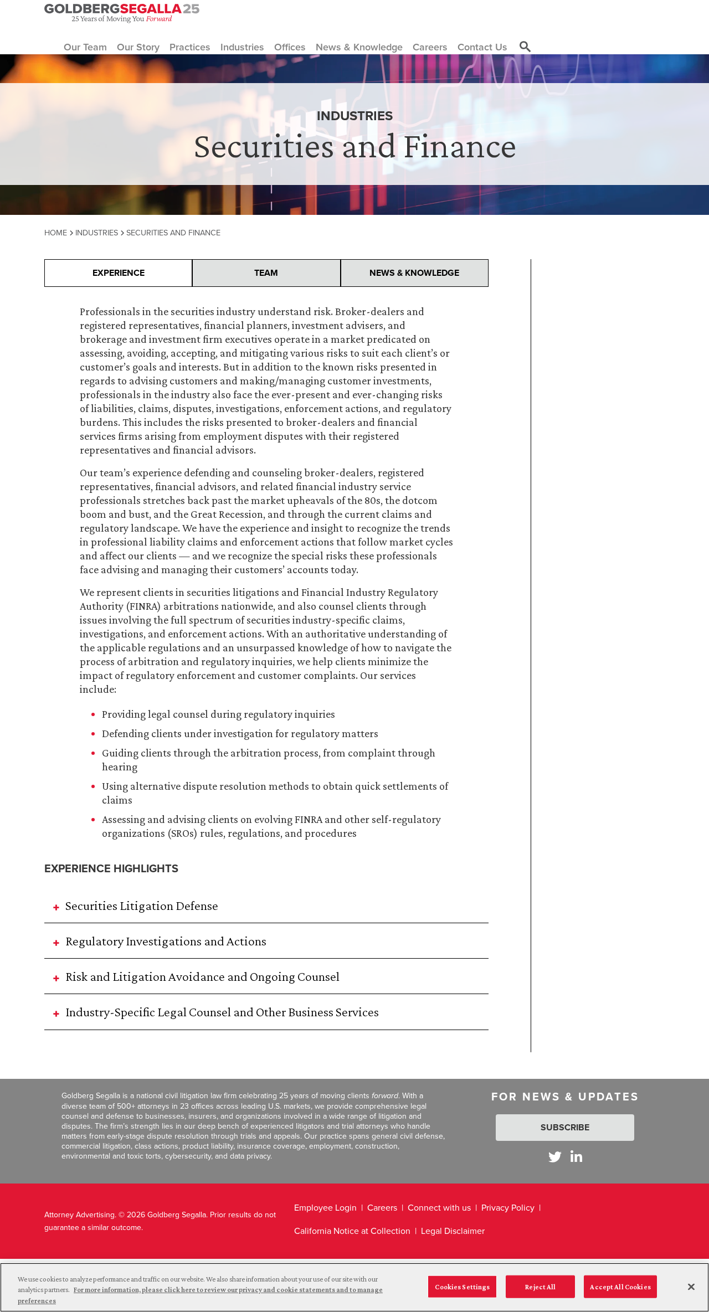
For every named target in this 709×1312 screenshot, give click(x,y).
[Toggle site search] (525, 47)
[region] (354, 1287)
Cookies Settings (462, 1286)
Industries (96, 232)
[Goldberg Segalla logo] (121, 13)
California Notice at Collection (352, 1230)
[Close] (691, 1286)
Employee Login (325, 1207)
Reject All (540, 1286)
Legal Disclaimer (453, 1230)
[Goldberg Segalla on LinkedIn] (576, 1157)
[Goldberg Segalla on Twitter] (555, 1157)
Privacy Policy (508, 1207)
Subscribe (565, 1127)
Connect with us (439, 1207)
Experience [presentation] (119, 272)
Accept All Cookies (620, 1286)
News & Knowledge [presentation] (414, 272)
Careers (382, 1207)
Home (55, 232)
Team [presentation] (266, 272)
